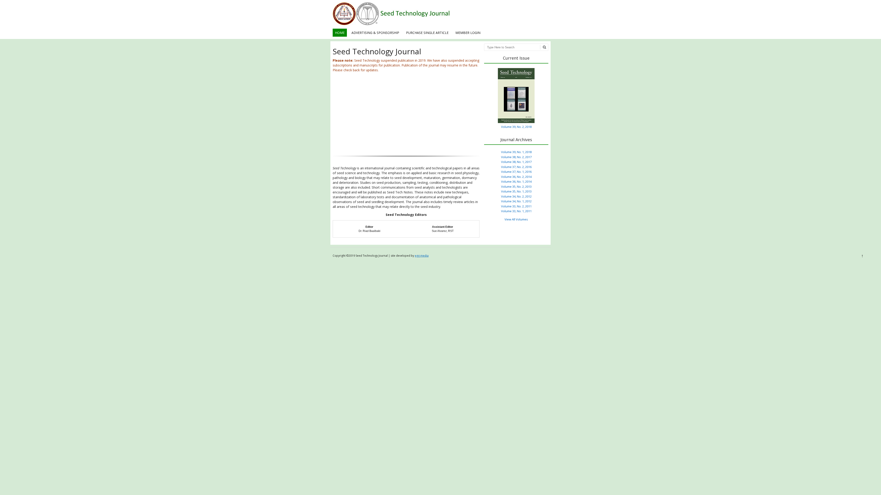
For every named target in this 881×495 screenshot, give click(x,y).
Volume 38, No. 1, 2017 (516, 162)
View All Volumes (516, 219)
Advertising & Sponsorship (375, 32)
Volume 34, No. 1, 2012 (516, 201)
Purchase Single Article (427, 32)
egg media (422, 256)
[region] (406, 119)
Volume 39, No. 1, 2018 (516, 152)
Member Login (467, 32)
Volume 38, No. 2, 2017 (516, 157)
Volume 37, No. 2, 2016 (516, 167)
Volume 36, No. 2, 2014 (516, 177)
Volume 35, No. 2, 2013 (516, 186)
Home (340, 32)
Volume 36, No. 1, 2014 (516, 181)
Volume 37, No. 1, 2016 (516, 172)
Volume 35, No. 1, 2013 (516, 191)
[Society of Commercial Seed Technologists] (391, 24)
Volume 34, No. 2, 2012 (516, 196)
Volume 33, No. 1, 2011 (516, 211)
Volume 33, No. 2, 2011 (516, 206)
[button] (339, 115)
